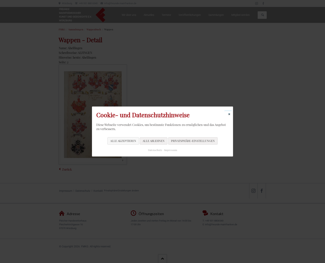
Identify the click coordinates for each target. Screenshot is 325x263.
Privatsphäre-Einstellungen (193, 141)
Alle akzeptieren (123, 141)
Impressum (170, 150)
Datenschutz (155, 150)
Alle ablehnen (154, 141)
